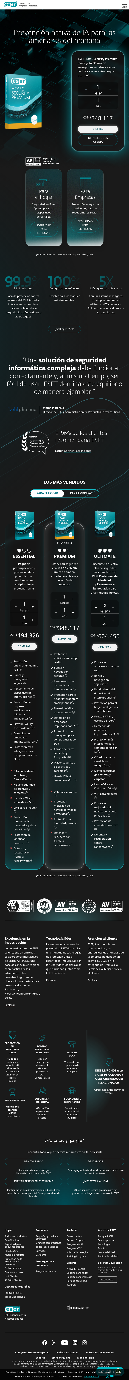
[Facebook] (45, 1344)
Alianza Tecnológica (77, 1252)
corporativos (103, 1193)
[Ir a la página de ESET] (20, 4)
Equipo (98, 93)
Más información (91, 1376)
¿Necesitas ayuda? (95, 1181)
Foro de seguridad (77, 1280)
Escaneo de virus (14, 1272)
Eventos (102, 1248)
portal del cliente (92, 1152)
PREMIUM (64, 557)
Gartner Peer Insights (77, 451)
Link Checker (12, 1276)
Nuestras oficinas (14, 1318)
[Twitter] (54, 1344)
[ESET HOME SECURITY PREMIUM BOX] (64, 525)
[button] (86, 88)
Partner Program (76, 1240)
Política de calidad (108, 1256)
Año (98, 106)
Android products (14, 1254)
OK (112, 1376)
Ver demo (41, 1254)
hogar (90, 1193)
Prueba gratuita (13, 1292)
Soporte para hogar (77, 1272)
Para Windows (12, 1240)
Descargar (95, 1161)
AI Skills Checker (13, 1280)
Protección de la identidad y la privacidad (13, 1261)
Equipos (105, 611)
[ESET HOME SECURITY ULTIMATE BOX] (105, 525)
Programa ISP (74, 1248)
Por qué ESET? (105, 1236)
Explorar (10, 1005)
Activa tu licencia (76, 1268)
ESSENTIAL (24, 557)
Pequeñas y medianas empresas (47, 1237)
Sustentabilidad (106, 1252)
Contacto (71, 1284)
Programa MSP (75, 1244)
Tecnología (104, 1244)
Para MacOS (11, 1250)
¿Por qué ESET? (64, 329)
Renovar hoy (33, 1161)
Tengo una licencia (15, 1296)
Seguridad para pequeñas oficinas (14, 1245)
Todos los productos (16, 1236)
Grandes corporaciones (48, 1242)
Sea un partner (75, 1236)
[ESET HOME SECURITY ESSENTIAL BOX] (24, 525)
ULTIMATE (105, 557)
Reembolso (107, 1279)
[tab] (47, 493)
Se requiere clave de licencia (44, 1194)
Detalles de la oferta (98, 139)
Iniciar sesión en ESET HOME (33, 1181)
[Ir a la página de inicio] (12, 1309)
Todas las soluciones (47, 1246)
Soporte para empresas (79, 1276)
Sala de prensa (106, 1240)
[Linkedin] (75, 1344)
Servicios (40, 1250)
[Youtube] (64, 1344)
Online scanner (13, 1268)
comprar (98, 129)
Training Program (76, 1256)
